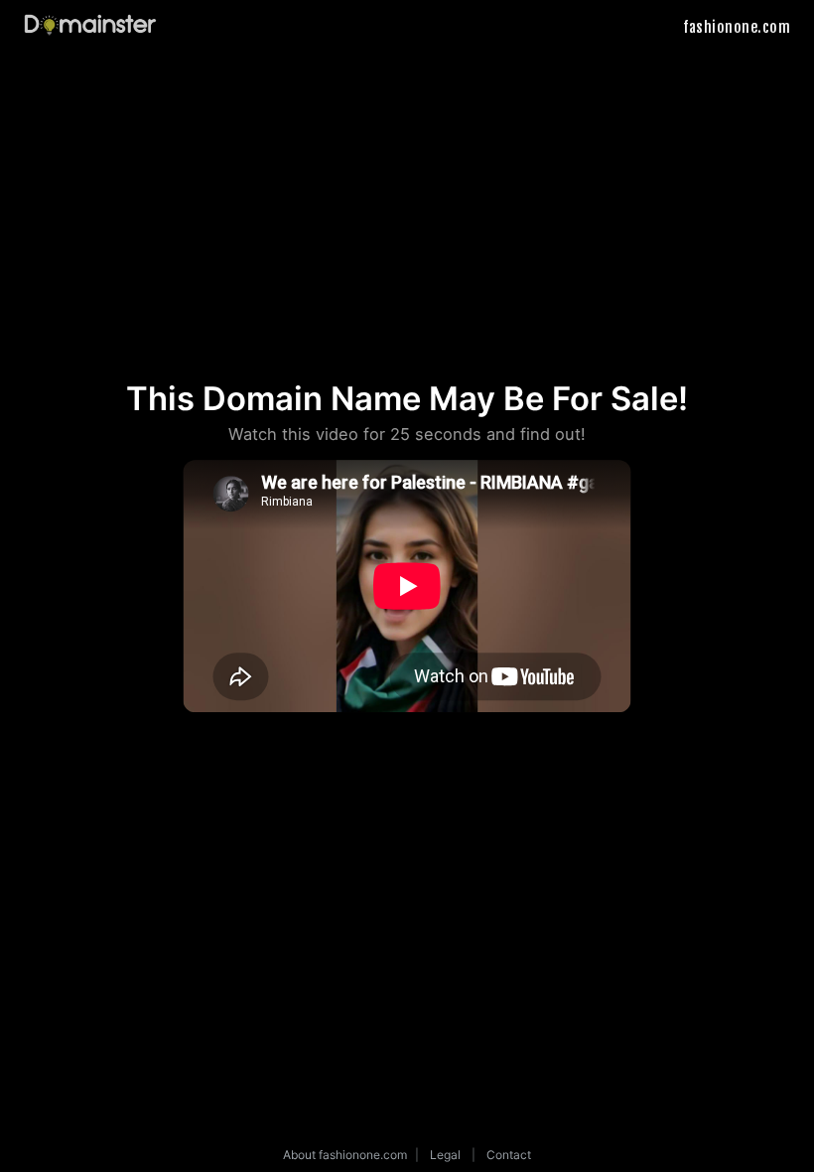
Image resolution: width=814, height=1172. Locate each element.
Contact (508, 1154)
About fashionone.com (345, 1154)
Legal (445, 1154)
